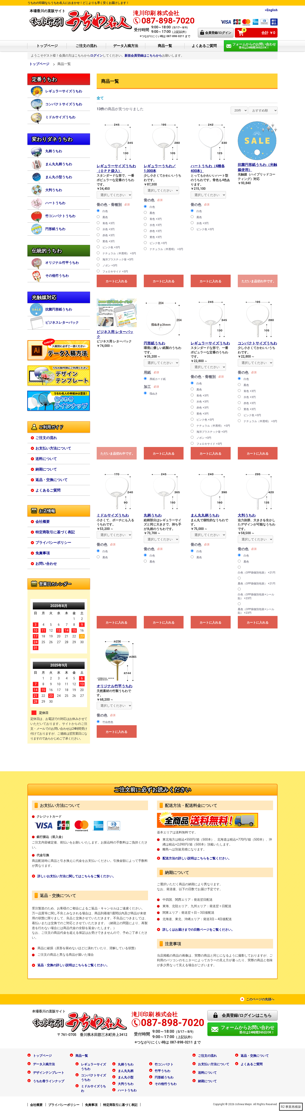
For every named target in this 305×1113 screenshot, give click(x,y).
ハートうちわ (55, 203)
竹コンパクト (164, 1064)
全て (100, 98)
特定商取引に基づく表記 (55, 532)
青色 (108, 223)
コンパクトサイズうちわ (63, 104)
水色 (108, 229)
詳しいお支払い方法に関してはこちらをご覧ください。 (77, 876)
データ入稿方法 (125, 46)
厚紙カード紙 (158, 379)
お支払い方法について (53, 448)
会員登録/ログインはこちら (247, 1015)
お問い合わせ (46, 563)
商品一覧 (165, 46)
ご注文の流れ (86, 46)
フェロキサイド (115, 271)
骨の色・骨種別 (109, 204)
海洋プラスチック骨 (117, 259)
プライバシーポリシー (53, 542)
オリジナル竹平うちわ (62, 263)
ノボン (109, 265)
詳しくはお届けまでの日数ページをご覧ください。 (198, 929)
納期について (46, 469)
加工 (147, 387)
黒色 (105, 217)
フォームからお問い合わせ (247, 1029)
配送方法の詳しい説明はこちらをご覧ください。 (197, 858)
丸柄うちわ (53, 151)
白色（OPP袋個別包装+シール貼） (256, 596)
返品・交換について (52, 480)
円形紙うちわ (55, 229)
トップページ (47, 46)
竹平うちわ (162, 1071)
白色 (105, 211)
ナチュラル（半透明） (119, 253)
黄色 (108, 241)
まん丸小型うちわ (58, 177)
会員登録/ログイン (218, 32)
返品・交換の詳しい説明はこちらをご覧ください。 (73, 965)
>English (271, 10)
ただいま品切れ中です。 (259, 281)
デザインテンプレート (48, 1072)
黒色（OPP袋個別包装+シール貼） (256, 611)
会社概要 (43, 521)
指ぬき (154, 393)
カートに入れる (116, 281)
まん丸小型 (126, 1077)
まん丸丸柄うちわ (58, 164)
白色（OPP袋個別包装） (256, 572)
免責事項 (43, 553)
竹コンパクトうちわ (60, 216)
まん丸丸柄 (126, 1071)
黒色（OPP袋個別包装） (256, 583)
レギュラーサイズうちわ (63, 91)
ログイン (96, 55)
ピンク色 (111, 247)
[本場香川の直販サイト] (80, 20)
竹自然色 (107, 722)
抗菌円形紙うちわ (58, 309)
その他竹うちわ (57, 276)
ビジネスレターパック (62, 322)
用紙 (147, 372)
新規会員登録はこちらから (143, 55)
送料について (46, 459)
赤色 (108, 235)
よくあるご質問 (204, 46)
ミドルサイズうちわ (60, 117)
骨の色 (149, 200)
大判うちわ (53, 190)
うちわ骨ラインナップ (48, 1081)
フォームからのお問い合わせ (254, 45)
